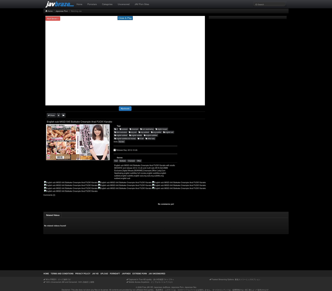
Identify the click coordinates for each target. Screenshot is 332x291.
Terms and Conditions (62, 273)
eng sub (133, 132)
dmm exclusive (121, 132)
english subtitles (151, 135)
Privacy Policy (82, 273)
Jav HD (95, 273)
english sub (169, 132)
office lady (151, 138)
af (117, 129)
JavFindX (126, 273)
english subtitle (136, 135)
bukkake (124, 129)
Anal (116, 161)
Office (139, 161)
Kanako (121, 142)
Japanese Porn (62, 11)
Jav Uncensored (157, 273)
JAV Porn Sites (142, 4)
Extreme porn (139, 273)
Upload (104, 273)
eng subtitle (157, 132)
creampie (134, 129)
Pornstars (92, 4)
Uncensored (123, 4)
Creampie (131, 161)
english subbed (121, 135)
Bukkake (123, 161)
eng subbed (144, 132)
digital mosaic (162, 129)
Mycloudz (125, 108)
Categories (107, 4)
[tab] (53, 215)
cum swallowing (148, 129)
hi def (141, 138)
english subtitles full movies (126, 138)
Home (79, 4)
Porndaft (115, 273)
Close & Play (125, 18)
